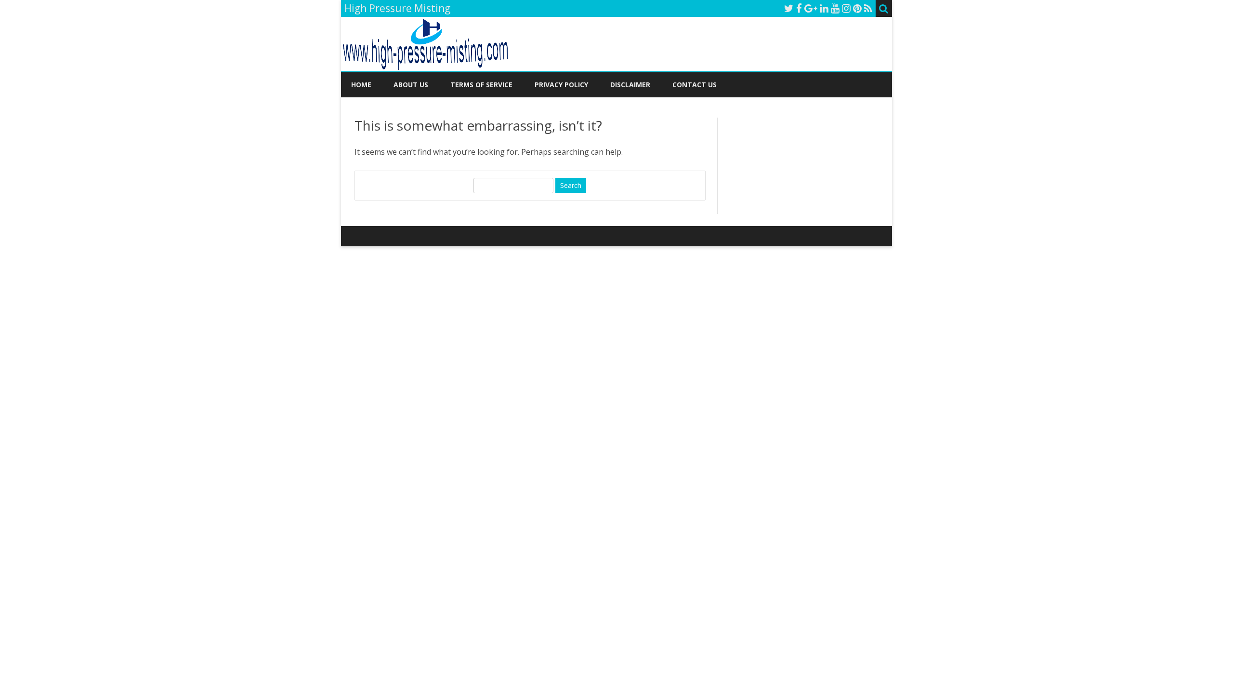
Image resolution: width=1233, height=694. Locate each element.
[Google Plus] (810, 8)
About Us (411, 84)
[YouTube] (835, 8)
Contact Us (694, 84)
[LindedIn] (824, 8)
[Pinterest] (857, 8)
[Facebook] (799, 8)
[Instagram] (846, 8)
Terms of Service (481, 84)
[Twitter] (789, 8)
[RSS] (868, 8)
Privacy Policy (561, 84)
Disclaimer (630, 84)
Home (361, 84)
